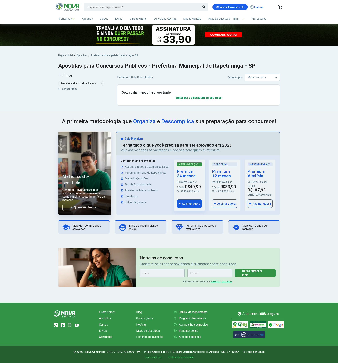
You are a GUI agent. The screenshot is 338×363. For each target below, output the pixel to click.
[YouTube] (77, 325)
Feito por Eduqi (255, 351)
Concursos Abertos (165, 18)
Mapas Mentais (192, 18)
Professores (259, 18)
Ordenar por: (235, 77)
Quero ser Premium (86, 207)
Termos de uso (153, 357)
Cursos (104, 18)
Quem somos (107, 312)
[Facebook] (63, 325)
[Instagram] (70, 325)
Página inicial (65, 55)
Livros (118, 18)
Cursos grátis (144, 318)
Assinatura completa (232, 7)
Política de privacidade (221, 281)
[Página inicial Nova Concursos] (64, 313)
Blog (139, 312)
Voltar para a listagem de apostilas (198, 97)
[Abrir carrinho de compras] (280, 7)
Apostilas (87, 18)
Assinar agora (191, 203)
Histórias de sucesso (149, 337)
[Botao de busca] (204, 7)
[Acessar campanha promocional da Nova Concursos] (169, 35)
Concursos (65, 18)
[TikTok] (56, 325)
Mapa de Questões (219, 18)
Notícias (141, 324)
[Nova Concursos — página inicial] (67, 7)
